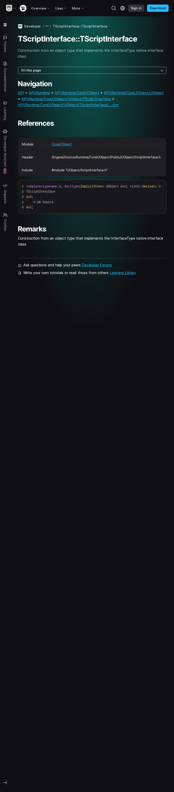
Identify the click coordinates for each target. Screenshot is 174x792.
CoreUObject (62, 144)
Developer (32, 26)
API (21, 93)
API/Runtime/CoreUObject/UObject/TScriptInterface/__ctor (68, 105)
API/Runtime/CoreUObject (77, 93)
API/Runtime (39, 93)
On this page (31, 70)
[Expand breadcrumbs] (47, 26)
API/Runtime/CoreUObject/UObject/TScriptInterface (66, 99)
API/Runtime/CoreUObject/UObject (134, 93)
